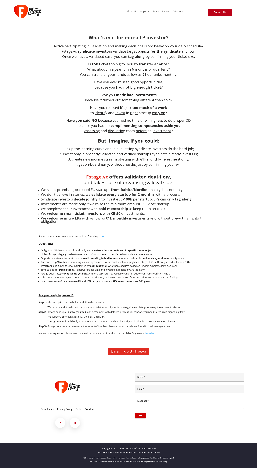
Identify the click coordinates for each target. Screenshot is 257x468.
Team (156, 11)
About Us (132, 11)
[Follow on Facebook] (60, 423)
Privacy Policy (64, 409)
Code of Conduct (85, 409)
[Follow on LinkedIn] (75, 423)
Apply (143, 11)
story (101, 236)
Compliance (47, 409)
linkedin (149, 333)
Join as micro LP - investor (128, 351)
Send (140, 415)
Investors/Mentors (172, 11)
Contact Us (220, 12)
